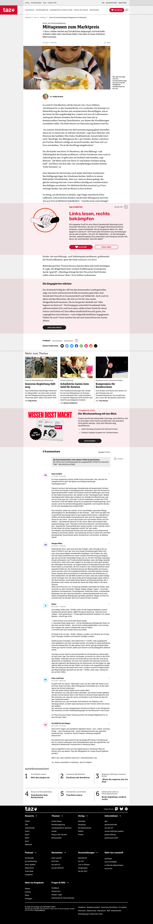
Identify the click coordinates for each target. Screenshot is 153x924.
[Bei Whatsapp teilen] (81, 346)
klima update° (30, 865)
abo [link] (103, 3)
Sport (27, 834)
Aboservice (56, 891)
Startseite (28, 17)
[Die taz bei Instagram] (126, 810)
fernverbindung (31, 861)
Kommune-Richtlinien (109, 907)
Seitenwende (116, 911)
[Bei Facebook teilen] (76, 346)
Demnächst (82, 858)
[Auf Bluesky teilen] (71, 346)
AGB (108, 911)
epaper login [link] (122, 3)
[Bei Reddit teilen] (91, 346)
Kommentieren (57, 341)
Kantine (28, 892)
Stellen (80, 831)
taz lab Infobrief (58, 868)
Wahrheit (28, 844)
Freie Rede (29, 871)
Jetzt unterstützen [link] (54, 327)
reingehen (29, 874)
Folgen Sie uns (108, 809)
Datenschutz (92, 911)
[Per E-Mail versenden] (62, 346)
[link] (30, 10)
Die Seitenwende (84, 828)
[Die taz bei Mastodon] (116, 810)
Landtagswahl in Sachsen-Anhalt (62, 829)
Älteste (108, 452)
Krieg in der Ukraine (59, 834)
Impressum (101, 911)
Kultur (27, 831)
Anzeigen (28, 898)
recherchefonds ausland (114, 831)
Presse (80, 834)
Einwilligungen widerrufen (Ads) (90, 914)
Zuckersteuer (57, 821)
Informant (82, 911)
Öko (26, 825)
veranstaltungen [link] (36, 3)
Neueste (101, 452)
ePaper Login (57, 895)
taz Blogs (108, 858)
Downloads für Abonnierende (63, 898)
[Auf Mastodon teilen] (67, 346)
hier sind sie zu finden (67, 464)
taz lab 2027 (82, 871)
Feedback (55, 888)
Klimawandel (56, 838)
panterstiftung (110, 834)
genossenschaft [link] (111, 3)
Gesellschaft (30, 828)
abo (106, 821)
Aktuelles (81, 821)
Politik (27, 821)
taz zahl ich (109, 828)
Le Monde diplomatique (114, 865)
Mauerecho (29, 868)
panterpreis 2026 (111, 838)
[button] (127, 10)
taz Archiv (108, 868)
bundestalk (29, 858)
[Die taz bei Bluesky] (121, 810)
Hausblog (82, 825)
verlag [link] (27, 3)
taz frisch (55, 861)
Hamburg (43, 17)
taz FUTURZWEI (111, 862)
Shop (27, 895)
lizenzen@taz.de (40, 910)
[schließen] (126, 207)
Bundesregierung (58, 825)
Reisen (27, 889)
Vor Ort (81, 861)
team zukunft (57, 858)
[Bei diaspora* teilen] (86, 346)
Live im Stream (84, 865)
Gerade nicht (118, 207)
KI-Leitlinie (123, 907)
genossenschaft (111, 825)
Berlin (27, 838)
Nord (35, 17)
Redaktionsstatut (94, 907)
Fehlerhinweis (68, 341)
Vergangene (83, 868)
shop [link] (44, 3)
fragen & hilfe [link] (52, 3)
